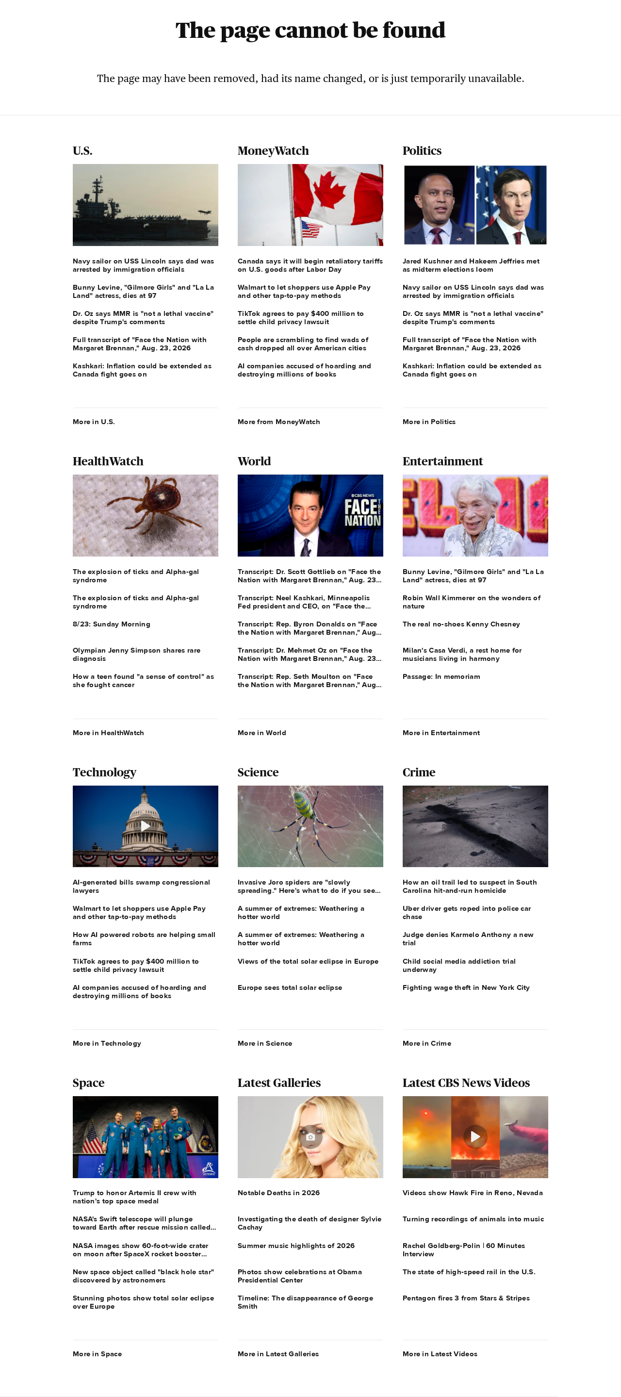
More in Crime (427, 1043)
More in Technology (107, 1043)
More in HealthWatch (109, 732)
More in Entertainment (441, 732)
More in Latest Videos (440, 1353)
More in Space (97, 1353)
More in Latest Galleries (278, 1353)
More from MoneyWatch (279, 421)
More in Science (265, 1043)
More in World (262, 732)
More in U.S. (94, 421)
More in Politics (429, 421)
